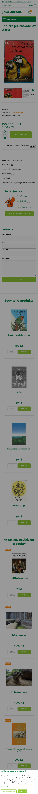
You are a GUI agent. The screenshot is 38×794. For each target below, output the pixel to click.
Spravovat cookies (7, 787)
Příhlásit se (7, 5)
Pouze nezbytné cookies (9, 791)
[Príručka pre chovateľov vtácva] (19, 61)
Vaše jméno (6, 235)
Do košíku (24, 352)
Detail (12, 352)
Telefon (5, 250)
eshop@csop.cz (26, 207)
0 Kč (34, 12)
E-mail (4, 242)
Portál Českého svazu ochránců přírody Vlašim (18, 2)
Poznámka (6, 259)
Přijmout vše (22, 791)
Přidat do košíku (20, 135)
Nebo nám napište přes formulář (19, 214)
